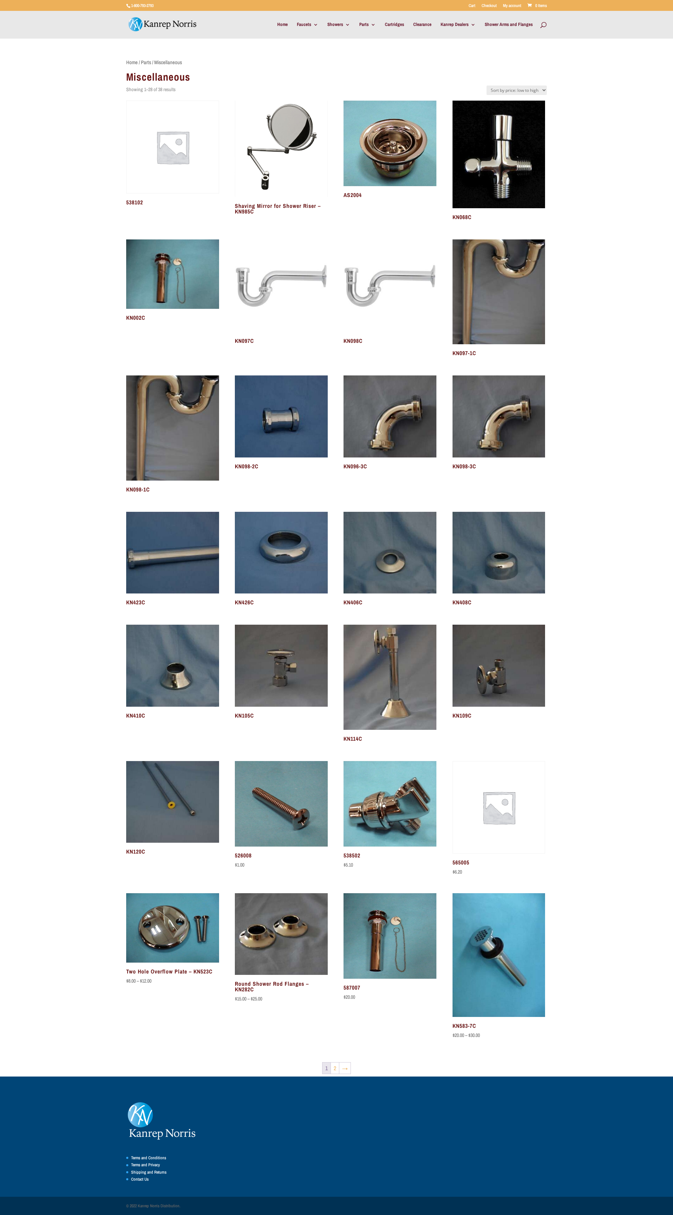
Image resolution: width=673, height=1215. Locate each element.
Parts (364, 24)
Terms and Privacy (145, 1165)
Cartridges (394, 24)
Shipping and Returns (148, 1172)
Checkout (489, 6)
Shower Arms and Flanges (509, 24)
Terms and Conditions (148, 1158)
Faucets (304, 24)
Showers (335, 24)
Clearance (422, 24)
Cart (472, 6)
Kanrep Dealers (455, 24)
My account (512, 6)
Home (282, 24)
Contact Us (140, 1179)
